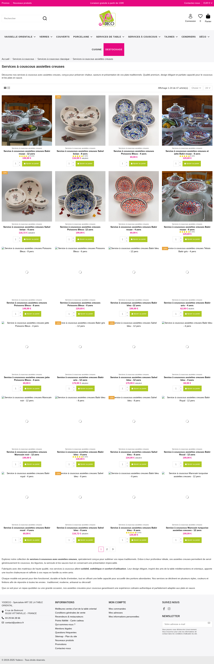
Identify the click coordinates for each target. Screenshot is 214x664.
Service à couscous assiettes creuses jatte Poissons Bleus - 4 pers (27, 378)
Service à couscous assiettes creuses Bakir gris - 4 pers (187, 304)
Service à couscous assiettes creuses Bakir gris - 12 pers (80, 378)
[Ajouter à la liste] (49, 100)
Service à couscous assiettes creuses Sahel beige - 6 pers (26, 228)
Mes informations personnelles (124, 616)
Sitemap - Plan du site (66, 636)
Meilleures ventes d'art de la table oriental (76, 608)
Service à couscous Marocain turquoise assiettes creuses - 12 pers (187, 529)
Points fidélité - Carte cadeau (69, 620)
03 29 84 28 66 (12, 618)
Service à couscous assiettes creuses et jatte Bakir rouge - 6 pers (187, 152)
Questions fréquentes (65, 632)
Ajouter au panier (32, 163)
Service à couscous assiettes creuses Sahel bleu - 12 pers (133, 378)
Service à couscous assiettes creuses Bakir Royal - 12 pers (187, 453)
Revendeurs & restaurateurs (69, 616)
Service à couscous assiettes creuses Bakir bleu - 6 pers (133, 529)
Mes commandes (117, 608)
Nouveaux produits (22, 3)
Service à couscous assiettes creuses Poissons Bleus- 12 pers (80, 228)
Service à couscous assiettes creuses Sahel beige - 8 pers (80, 152)
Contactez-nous (192, 3)
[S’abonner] (209, 623)
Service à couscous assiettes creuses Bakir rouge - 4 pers (133, 228)
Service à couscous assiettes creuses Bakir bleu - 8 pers (80, 453)
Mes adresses (116, 612)
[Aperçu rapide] (49, 105)
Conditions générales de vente (70, 612)
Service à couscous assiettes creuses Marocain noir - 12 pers (27, 453)
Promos (6, 3)
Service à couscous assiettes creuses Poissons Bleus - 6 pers (80, 304)
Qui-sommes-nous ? (65, 624)
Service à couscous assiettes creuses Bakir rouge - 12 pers (27, 152)
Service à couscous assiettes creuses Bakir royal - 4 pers (27, 529)
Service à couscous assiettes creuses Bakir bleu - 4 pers (187, 378)
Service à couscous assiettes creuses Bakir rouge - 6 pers (187, 228)
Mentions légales (63, 628)
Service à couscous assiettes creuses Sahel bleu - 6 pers (80, 529)
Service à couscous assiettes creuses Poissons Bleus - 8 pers (27, 304)
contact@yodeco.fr (14, 622)
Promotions (60, 644)
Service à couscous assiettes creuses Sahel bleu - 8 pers (133, 453)
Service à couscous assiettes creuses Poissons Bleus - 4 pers (134, 152)
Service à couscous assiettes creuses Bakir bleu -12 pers (133, 304)
